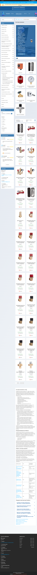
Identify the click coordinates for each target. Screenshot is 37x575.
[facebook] (16, 58)
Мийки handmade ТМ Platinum (20, 520)
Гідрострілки (31, 72)
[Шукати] (13, 20)
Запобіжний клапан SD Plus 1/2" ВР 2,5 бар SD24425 (31, 328)
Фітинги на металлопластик (6, 58)
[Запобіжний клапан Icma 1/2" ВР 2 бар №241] (31, 257)
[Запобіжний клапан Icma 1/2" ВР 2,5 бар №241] (20, 278)
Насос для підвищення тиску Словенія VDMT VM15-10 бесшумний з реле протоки (8, 149)
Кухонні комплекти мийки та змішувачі (6, 89)
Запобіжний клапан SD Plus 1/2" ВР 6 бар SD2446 (31, 350)
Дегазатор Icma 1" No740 (20, 221)
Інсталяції (3, 64)
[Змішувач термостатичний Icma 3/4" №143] (31, 365)
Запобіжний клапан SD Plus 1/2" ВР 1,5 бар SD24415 (31, 305)
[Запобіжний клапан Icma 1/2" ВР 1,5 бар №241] (20, 257)
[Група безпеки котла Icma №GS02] (31, 150)
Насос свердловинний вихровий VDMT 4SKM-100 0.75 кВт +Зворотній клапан (8, 160)
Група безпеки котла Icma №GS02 (31, 157)
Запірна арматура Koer (5, 54)
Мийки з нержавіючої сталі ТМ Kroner (21, 521)
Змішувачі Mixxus (4, 27)
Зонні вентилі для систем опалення (20, 101)
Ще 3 (3, 126)
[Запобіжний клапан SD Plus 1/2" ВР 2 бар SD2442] (20, 321)
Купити (21, 142)
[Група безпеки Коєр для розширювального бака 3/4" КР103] (20, 192)
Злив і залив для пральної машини (7, 43)
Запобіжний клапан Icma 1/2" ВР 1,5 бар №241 (20, 263)
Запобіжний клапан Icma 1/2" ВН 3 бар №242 (31, 242)
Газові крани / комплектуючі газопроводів (6, 67)
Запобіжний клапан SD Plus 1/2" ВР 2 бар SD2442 (20, 328)
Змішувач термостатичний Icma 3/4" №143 (31, 372)
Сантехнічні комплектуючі (5, 48)
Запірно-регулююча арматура (6, 62)
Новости (3, 106)
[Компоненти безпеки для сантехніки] (20, 80)
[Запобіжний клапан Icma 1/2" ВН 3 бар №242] (31, 236)
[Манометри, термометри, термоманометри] (31, 80)
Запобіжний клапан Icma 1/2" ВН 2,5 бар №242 (20, 242)
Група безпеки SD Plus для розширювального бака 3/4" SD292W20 (31, 135)
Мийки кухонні (4, 60)
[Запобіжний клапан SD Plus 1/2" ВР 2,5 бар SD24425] (31, 321)
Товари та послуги (18, 13)
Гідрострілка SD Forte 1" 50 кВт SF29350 (31, 199)
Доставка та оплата (5, 100)
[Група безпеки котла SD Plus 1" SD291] (31, 171)
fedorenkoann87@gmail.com (6, 181)
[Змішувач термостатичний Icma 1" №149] (20, 365)
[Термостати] (20, 67)
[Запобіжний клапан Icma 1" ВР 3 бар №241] (31, 214)
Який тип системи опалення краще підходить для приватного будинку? (24, 513)
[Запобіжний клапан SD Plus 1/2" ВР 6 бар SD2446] (31, 343)
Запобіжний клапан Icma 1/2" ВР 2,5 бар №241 (20, 284)
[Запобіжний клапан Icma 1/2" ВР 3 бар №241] (31, 278)
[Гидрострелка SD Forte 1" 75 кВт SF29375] (20, 128)
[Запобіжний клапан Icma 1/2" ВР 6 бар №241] (20, 299)
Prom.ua (23, 572)
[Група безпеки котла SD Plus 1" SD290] (20, 171)
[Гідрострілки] (31, 67)
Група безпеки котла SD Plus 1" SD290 (20, 178)
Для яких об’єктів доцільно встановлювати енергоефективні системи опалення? (25, 516)
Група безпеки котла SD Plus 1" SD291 (31, 178)
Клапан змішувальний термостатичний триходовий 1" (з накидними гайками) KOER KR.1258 (18, 474)
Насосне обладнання (5, 56)
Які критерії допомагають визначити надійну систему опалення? (24, 506)
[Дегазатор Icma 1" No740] (20, 214)
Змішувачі (3, 33)
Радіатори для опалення (5, 85)
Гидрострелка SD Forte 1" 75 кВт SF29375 (20, 135)
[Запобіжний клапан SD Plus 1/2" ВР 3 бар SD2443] (20, 343)
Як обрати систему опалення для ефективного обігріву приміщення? (23, 503)
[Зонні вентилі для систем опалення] (20, 94)
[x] (17, 58)
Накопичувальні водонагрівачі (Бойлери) (6, 41)
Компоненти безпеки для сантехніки (20, 86)
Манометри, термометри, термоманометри (31, 86)
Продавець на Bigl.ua (18, 573)
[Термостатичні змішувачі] (20, 108)
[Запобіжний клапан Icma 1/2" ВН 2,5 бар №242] (20, 236)
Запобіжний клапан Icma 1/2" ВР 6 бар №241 (20, 306)
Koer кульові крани (4, 52)
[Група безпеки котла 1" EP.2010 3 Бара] (20, 150)
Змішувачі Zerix (4, 29)
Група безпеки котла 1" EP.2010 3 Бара (20, 157)
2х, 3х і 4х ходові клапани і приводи (31, 101)
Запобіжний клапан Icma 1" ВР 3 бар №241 (31, 221)
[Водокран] (3, 13)
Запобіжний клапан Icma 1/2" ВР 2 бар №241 (31, 263)
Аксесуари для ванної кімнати (6, 50)
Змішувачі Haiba (4, 31)
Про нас (25, 13)
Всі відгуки (7, 164)
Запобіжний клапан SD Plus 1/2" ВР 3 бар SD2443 (20, 350)
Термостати (20, 72)
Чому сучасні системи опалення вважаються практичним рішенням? (24, 509)
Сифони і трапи (4, 69)
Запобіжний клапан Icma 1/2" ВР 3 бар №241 (31, 284)
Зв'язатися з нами (30, 2)
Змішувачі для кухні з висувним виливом (22, 519)
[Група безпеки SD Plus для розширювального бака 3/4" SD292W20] (31, 128)
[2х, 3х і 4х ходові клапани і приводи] (31, 94)
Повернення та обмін (5, 102)
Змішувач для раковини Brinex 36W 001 (7, 141)
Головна (12, 13)
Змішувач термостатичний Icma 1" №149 (20, 372)
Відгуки (3, 104)
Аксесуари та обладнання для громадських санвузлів (6, 46)
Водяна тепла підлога (5, 87)
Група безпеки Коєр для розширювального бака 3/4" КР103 (20, 199)
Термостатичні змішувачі (20, 114)
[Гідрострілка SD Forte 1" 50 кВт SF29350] (31, 192)
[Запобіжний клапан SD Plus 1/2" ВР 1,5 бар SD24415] (31, 299)
